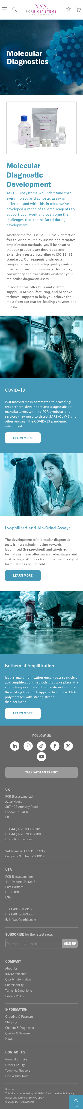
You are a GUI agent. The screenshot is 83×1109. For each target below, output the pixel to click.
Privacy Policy (14, 996)
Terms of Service (27, 1097)
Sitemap (10, 1089)
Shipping (11, 1022)
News (9, 1039)
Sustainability (14, 985)
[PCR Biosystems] (41, 9)
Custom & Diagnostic (19, 1028)
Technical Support (17, 1071)
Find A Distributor (17, 1076)
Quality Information (18, 979)
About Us (11, 968)
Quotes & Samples (17, 1033)
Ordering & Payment (19, 1017)
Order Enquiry (15, 1065)
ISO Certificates (15, 974)
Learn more (23, 438)
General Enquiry (16, 1059)
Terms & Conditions (18, 991)
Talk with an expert (41, 772)
